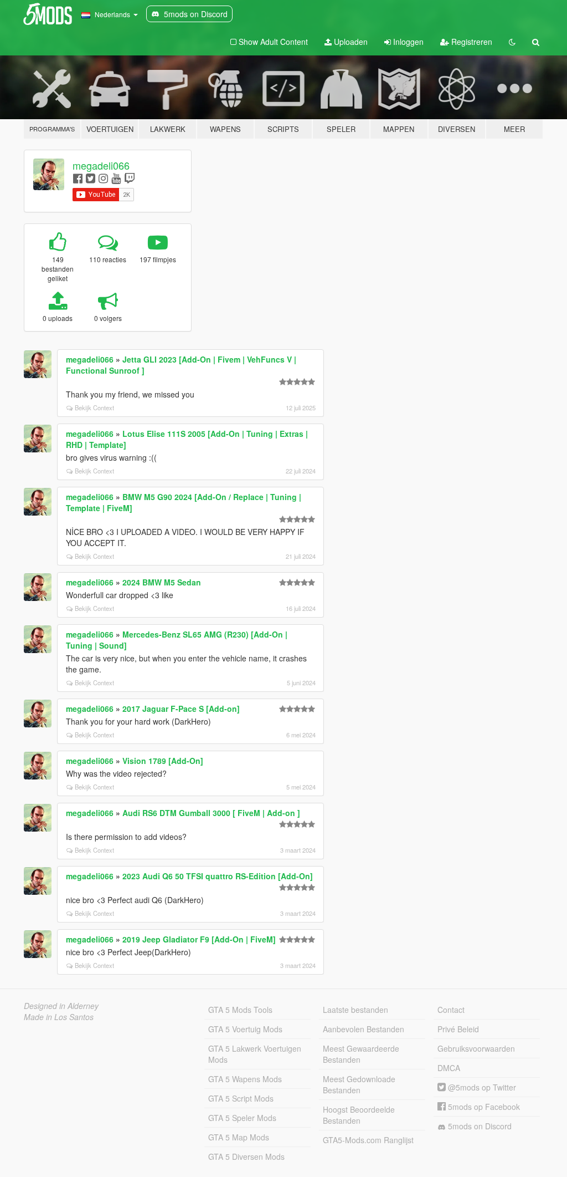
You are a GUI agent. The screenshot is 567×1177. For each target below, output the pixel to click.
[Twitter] (90, 178)
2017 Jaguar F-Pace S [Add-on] (181, 708)
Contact (451, 1009)
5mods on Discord (479, 1126)
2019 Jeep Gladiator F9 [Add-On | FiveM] (199, 939)
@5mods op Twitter (481, 1087)
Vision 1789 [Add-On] (162, 760)
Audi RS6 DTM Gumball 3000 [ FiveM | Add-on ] (211, 812)
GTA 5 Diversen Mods (246, 1156)
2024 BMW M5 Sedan (161, 582)
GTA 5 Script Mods (241, 1098)
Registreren (470, 41)
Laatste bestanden (355, 1009)
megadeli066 (101, 165)
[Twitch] (129, 178)
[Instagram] (103, 178)
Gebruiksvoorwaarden (476, 1048)
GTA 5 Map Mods (238, 1137)
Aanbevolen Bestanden (363, 1029)
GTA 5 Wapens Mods (245, 1078)
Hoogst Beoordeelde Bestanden (359, 1115)
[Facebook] (78, 178)
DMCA (448, 1067)
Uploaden (350, 41)
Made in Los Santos (59, 1016)
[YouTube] (116, 178)
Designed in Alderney (61, 1005)
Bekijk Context (94, 407)
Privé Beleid (458, 1029)
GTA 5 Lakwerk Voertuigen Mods (254, 1054)
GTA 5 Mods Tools (240, 1009)
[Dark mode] (512, 41)
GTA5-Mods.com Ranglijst (368, 1139)
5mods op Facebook (483, 1106)
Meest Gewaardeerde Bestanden (361, 1054)
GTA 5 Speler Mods (242, 1117)
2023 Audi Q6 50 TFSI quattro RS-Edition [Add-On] (217, 876)
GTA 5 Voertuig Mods (245, 1029)
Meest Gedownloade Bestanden (359, 1084)
